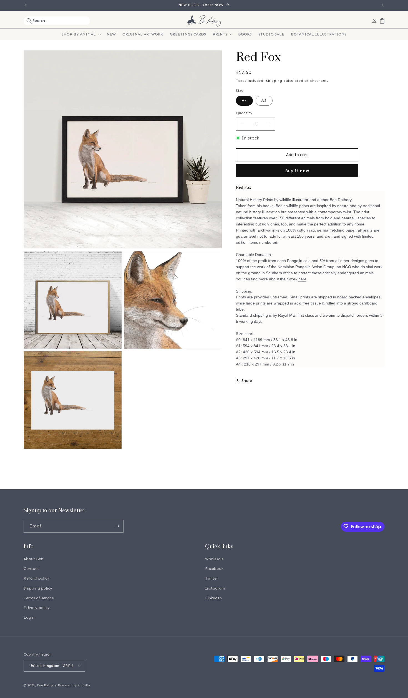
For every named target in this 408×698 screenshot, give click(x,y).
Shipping (274, 81)
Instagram (215, 588)
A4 (244, 100)
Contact (31, 569)
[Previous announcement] (25, 5)
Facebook (214, 569)
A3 (264, 100)
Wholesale (214, 559)
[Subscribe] (117, 525)
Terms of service (39, 598)
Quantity (244, 113)
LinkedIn (213, 598)
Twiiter (211, 578)
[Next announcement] (382, 5)
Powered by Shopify (74, 685)
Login (29, 617)
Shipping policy (38, 588)
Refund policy (36, 578)
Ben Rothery (47, 685)
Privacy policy (37, 607)
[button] (57, 20)
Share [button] (246, 380)
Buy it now (297, 170)
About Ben (33, 559)
